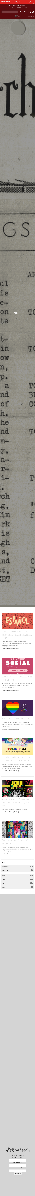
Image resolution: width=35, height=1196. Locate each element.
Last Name (18, 1168)
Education (17, 870)
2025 (17, 879)
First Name (17, 1163)
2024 (17, 883)
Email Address (17, 1157)
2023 (17, 887)
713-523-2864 (23, 11)
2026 (17, 876)
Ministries (17, 866)
